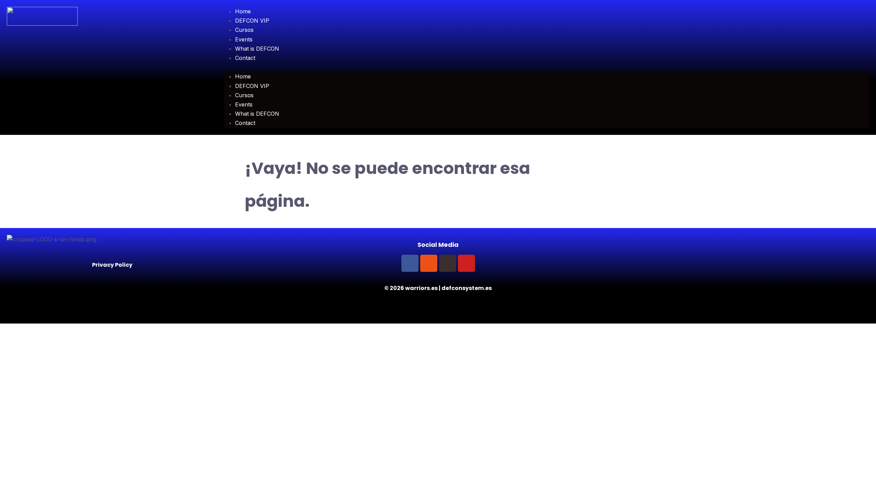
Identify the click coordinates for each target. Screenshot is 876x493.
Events (244, 39)
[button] (546, 67)
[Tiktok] (447, 263)
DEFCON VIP (252, 20)
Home (243, 11)
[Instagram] (428, 263)
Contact (245, 57)
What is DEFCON (257, 48)
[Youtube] (466, 263)
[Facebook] (409, 263)
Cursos (244, 29)
